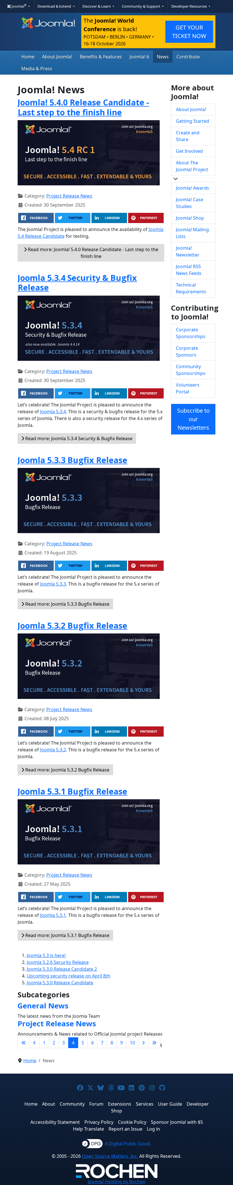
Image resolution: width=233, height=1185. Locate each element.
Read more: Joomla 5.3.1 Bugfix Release (66, 935)
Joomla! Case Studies (189, 202)
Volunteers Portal (187, 388)
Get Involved (189, 151)
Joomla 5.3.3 (53, 584)
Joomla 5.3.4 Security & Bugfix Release (77, 282)
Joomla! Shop (190, 218)
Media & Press (36, 68)
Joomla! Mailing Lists (192, 232)
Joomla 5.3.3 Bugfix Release (72, 459)
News (163, 57)
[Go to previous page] (34, 1042)
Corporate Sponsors (187, 351)
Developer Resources (189, 6)
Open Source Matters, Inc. (110, 1156)
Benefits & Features (101, 57)
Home (27, 57)
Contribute (188, 57)
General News (43, 1006)
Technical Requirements (191, 288)
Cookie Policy (132, 1122)
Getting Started (192, 121)
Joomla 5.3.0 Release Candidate (60, 983)
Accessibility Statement (55, 1122)
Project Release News (69, 196)
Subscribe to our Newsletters (193, 419)
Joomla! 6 (139, 57)
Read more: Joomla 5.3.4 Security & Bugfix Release (78, 438)
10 (132, 1043)
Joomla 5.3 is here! (46, 955)
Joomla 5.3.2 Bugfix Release (72, 625)
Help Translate (88, 1129)
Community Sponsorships (190, 369)
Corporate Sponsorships (190, 333)
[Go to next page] (143, 1042)
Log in (153, 1129)
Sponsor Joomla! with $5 (177, 1122)
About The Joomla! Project (192, 166)
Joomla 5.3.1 (53, 915)
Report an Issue (125, 1129)
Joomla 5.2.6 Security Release (58, 962)
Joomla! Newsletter (187, 251)
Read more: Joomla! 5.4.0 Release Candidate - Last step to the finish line (92, 252)
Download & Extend (55, 6)
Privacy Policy (98, 1122)
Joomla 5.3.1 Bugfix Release (72, 791)
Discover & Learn (97, 6)
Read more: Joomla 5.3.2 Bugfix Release (66, 770)
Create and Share (187, 136)
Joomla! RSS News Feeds (188, 269)
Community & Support (141, 6)
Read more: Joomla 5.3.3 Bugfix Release (66, 604)
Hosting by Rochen (116, 1181)
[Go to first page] (24, 1042)
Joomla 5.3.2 (53, 750)
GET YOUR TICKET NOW (189, 32)
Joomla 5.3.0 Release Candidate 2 (62, 969)
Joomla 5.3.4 (53, 411)
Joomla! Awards (192, 188)
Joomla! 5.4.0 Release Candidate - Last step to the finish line (83, 107)
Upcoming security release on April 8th (68, 976)
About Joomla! (57, 57)
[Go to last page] (154, 1042)
